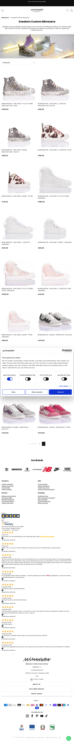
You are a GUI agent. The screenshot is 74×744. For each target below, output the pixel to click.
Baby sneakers (43, 500)
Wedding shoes (43, 496)
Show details (63, 386)
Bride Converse (43, 503)
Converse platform (8, 501)
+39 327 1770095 (38, 679)
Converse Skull (43, 484)
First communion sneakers (46, 498)
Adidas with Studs (43, 486)
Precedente (6, 530)
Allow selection (37, 392)
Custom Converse (7, 486)
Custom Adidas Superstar (46, 489)
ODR (59, 737)
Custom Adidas (7, 489)
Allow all (60, 392)
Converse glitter (7, 498)
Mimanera (5, 18)
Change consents (51, 737)
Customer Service (36, 689)
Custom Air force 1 (44, 488)
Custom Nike (6, 488)
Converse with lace (44, 501)
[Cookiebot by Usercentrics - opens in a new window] (63, 350)
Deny (13, 392)
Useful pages (36, 694)
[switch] (28, 378)
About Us (36, 684)
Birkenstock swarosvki (9, 496)
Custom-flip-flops (7, 503)
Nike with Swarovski (8, 500)
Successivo (15, 530)
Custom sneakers (7, 484)
